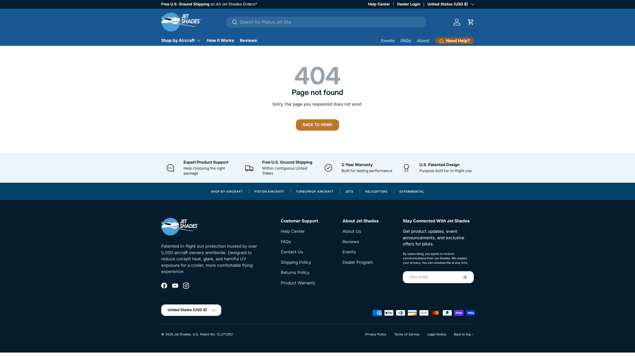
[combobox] (326, 22)
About (423, 40)
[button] (470, 22)
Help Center (379, 4)
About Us (352, 231)
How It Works (220, 40)
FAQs (406, 40)
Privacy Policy (375, 334)
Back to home (317, 124)
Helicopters (376, 191)
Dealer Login (408, 4)
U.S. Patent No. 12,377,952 (213, 334)
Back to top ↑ (464, 334)
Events (388, 40)
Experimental (411, 191)
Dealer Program (358, 262)
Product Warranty (298, 282)
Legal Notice (436, 334)
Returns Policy (295, 272)
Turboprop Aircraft (315, 191)
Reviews (248, 40)
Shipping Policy (296, 262)
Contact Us (292, 251)
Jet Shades (182, 334)
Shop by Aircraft (178, 40)
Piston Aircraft (269, 191)
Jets (349, 191)
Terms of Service (406, 334)
